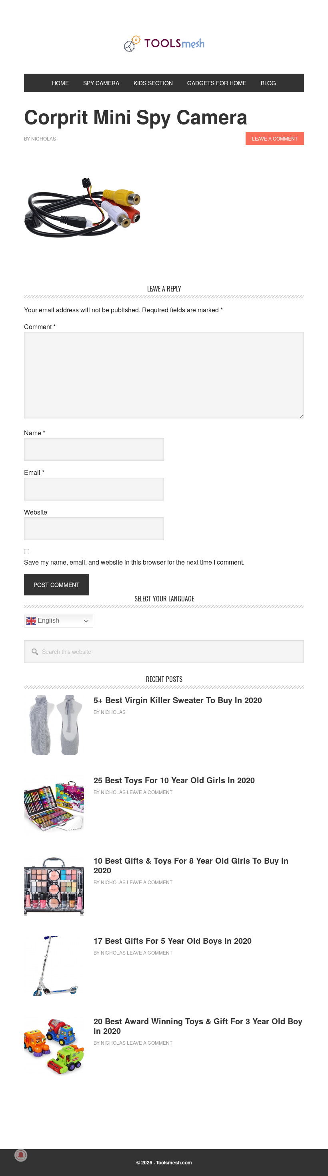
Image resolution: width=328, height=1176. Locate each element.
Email (34, 472)
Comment (40, 326)
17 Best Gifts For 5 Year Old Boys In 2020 (173, 940)
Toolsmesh (164, 43)
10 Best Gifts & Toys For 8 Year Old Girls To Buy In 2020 (191, 865)
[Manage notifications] (20, 1155)
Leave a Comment (275, 138)
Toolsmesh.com (174, 1162)
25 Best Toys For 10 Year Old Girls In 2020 (174, 780)
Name (34, 432)
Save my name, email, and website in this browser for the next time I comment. (134, 562)
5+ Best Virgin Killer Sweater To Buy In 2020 (178, 700)
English (47, 620)
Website (35, 512)
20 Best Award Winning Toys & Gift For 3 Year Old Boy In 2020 (198, 1025)
